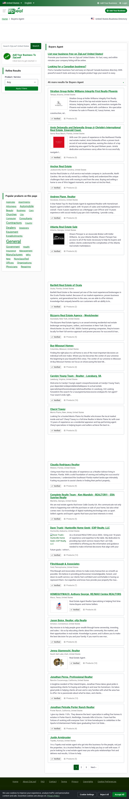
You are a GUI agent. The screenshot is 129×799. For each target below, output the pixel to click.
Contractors (14, 223)
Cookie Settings (87, 794)
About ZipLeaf (29, 781)
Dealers (11, 227)
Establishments (14, 236)
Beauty (9, 210)
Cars (31, 210)
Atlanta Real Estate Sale (63, 226)
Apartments (24, 202)
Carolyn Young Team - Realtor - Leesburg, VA (75, 375)
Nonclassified (21, 258)
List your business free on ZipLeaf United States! (75, 53)
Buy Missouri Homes (61, 345)
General (13, 241)
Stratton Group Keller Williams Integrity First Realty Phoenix (84, 91)
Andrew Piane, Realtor (63, 196)
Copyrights (88, 781)
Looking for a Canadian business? (67, 66)
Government (13, 246)
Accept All (119, 794)
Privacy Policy (53, 796)
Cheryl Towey (57, 409)
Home (5, 19)
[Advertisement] (64, 31)
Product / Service (13, 77)
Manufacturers (14, 254)
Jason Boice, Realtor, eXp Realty (68, 620)
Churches (11, 214)
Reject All (104, 794)
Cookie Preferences (107, 781)
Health (26, 247)
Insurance (11, 251)
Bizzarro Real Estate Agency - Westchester (74, 315)
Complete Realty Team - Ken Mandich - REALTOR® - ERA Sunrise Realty (82, 496)
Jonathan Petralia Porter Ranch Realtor (72, 707)
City (22, 214)
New (8, 259)
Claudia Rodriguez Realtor (65, 464)
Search (36, 46)
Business (21, 210)
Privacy (75, 781)
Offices (10, 262)
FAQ (43, 781)
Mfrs (28, 254)
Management (25, 251)
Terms (64, 781)
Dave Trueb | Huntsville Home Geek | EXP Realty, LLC (80, 527)
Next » (93, 767)
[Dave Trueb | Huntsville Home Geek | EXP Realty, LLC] (59, 540)
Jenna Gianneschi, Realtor (65, 650)
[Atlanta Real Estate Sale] (59, 239)
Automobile (27, 206)
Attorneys (11, 206)
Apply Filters (21, 88)
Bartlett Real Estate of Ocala (66, 285)
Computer (11, 218)
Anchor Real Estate (61, 166)
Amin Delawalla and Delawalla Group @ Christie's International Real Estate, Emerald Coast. (85, 129)
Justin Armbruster (60, 737)
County (28, 223)
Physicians (11, 266)
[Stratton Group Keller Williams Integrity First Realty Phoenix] (59, 104)
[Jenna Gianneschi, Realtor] (59, 663)
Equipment (12, 231)
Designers (24, 228)
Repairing (26, 266)
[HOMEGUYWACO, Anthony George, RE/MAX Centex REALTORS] (59, 606)
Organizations (24, 262)
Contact (52, 781)
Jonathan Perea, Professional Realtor (71, 676)
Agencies (10, 202)
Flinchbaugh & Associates (64, 563)
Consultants (25, 218)
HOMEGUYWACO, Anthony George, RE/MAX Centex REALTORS (85, 594)
